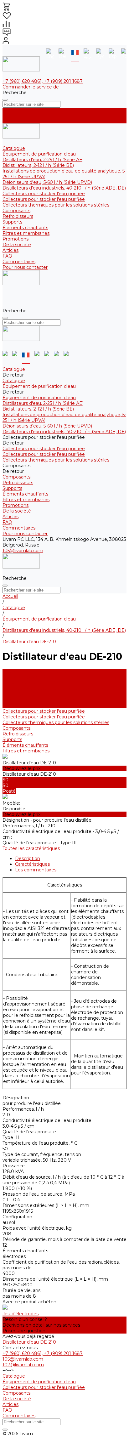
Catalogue (14, 148)
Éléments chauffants (25, 227)
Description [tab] (27, 858)
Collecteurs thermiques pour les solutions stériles (56, 205)
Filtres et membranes (26, 233)
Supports (12, 222)
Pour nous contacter (25, 267)
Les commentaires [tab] (35, 870)
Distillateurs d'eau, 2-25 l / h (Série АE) (43, 159)
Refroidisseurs (18, 216)
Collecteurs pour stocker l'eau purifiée (44, 193)
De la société (17, 244)
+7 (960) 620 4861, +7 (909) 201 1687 (43, 81)
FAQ (7, 256)
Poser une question (24, 1331)
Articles (10, 250)
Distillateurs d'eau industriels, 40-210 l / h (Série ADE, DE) (64, 188)
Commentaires (19, 261)
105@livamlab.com (23, 550)
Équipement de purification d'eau (39, 154)
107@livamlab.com (23, 1365)
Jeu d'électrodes (21, 1314)
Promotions (15, 239)
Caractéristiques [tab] (32, 864)
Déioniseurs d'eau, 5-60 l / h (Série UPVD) (47, 182)
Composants (16, 210)
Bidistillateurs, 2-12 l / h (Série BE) (38, 165)
